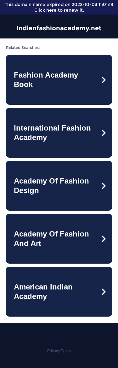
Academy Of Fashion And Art (51, 239)
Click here (45, 10)
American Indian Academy (43, 292)
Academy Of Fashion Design (51, 186)
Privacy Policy (59, 351)
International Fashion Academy (52, 133)
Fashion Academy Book (46, 80)
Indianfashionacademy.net (59, 28)
